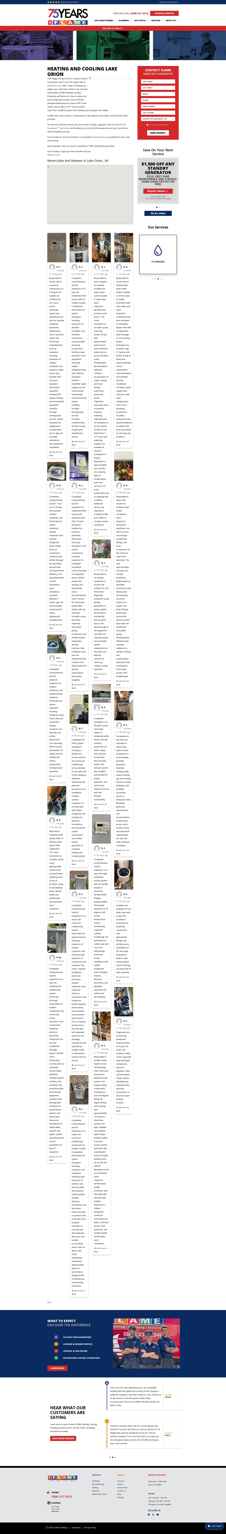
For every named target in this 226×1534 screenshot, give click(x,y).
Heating (95, 1487)
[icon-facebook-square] (149, 1515)
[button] (156, 207)
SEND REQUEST (158, 132)
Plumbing (95, 1481)
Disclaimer (76, 1527)
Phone (146, 100)
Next (49, 1302)
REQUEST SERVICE (156, 179)
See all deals (158, 213)
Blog (119, 1494)
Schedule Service (164, 13)
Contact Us (121, 1491)
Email (145, 94)
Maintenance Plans (99, 1494)
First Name (148, 81)
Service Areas (122, 1487)
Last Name (148, 88)
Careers (120, 1484)
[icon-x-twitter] (153, 1515)
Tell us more (148, 113)
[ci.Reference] (56, 471)
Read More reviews (63, 1438)
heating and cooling (101, 137)
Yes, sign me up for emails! (159, 125)
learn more (57, 1368)
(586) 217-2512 (139, 13)
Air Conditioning (98, 1484)
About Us (120, 1481)
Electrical (95, 1491)
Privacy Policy (90, 1527)
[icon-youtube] (158, 1515)
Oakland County (54, 85)
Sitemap (120, 1497)
